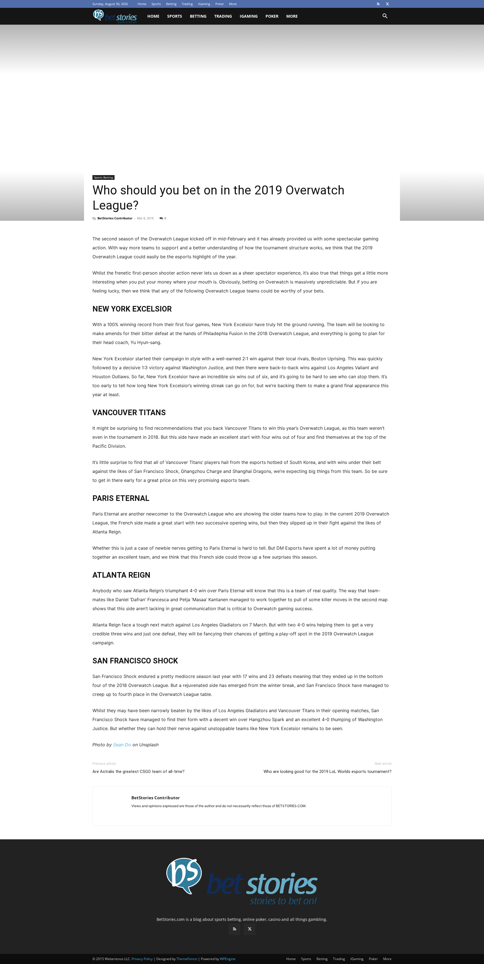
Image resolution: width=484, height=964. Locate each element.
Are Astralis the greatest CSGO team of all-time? (138, 771)
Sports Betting (103, 177)
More (233, 4)
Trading (187, 4)
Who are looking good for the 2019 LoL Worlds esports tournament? (328, 771)
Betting (171, 4)
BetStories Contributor (114, 218)
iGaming (204, 4)
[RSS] (378, 4)
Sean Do (122, 744)
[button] (385, 16)
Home (142, 4)
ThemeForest (186, 958)
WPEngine (228, 958)
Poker (219, 4)
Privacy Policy (142, 958)
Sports (156, 4)
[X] (387, 4)
